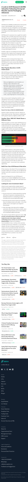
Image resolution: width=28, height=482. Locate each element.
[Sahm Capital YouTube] (10, 369)
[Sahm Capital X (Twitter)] (4, 369)
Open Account (19, 2)
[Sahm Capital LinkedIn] (12, 369)
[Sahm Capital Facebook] (2, 369)
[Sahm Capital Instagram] (7, 369)
